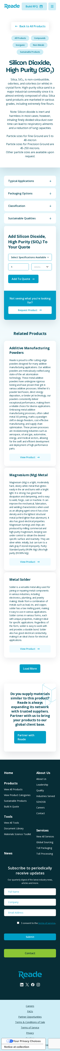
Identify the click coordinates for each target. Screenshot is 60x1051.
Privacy (30, 1033)
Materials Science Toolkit (17, 834)
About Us (41, 779)
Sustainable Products (30, 51)
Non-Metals (38, 45)
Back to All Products (33, 26)
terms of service (46, 923)
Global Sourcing (44, 842)
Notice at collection (16, 1046)
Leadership (42, 784)
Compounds (40, 38)
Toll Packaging (44, 848)
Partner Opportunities (30, 1016)
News (8, 853)
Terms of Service (30, 1027)
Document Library (14, 828)
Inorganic (20, 45)
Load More (30, 668)
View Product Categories (17, 795)
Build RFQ (32, 6)
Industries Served (45, 796)
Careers (40, 807)
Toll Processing (44, 853)
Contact (40, 813)
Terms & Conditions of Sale (30, 1022)
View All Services (45, 836)
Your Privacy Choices (27, 1041)
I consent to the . (38, 923)
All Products (20, 38)
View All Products (13, 789)
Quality (40, 790)
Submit (30, 936)
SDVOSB (41, 801)
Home (8, 773)
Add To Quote (21, 279)
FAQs (30, 1011)
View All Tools (11, 822)
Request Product (27, 310)
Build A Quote (11, 806)
